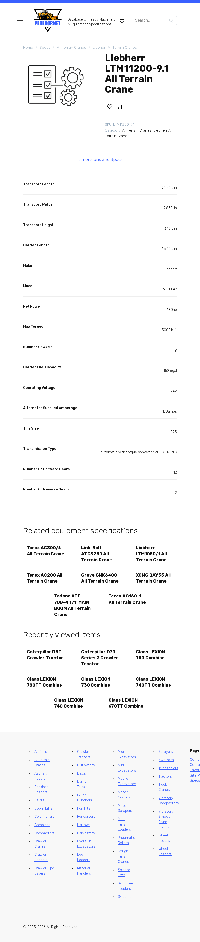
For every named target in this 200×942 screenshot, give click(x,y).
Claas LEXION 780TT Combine (44, 682)
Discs (81, 773)
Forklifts (83, 809)
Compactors (44, 833)
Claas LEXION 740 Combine (68, 703)
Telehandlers (168, 768)
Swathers (166, 760)
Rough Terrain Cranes (123, 856)
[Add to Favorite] (109, 106)
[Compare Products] (130, 21)
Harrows (83, 825)
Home (28, 47)
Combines (42, 825)
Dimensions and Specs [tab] (100, 159)
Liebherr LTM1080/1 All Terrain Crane (151, 554)
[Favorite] (122, 21)
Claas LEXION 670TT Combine (126, 703)
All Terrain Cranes (71, 47)
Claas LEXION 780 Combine (150, 655)
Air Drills (40, 752)
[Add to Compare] (120, 106)
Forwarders (86, 817)
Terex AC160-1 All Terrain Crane (127, 599)
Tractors (165, 776)
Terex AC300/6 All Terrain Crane (45, 551)
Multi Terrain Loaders (124, 824)
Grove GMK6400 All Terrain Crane (100, 578)
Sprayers (166, 752)
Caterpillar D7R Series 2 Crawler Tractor (99, 658)
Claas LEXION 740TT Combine (153, 682)
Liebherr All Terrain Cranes (115, 47)
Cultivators (86, 765)
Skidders (124, 897)
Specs (45, 47)
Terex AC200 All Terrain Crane (44, 578)
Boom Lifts (43, 809)
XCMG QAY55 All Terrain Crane (153, 578)
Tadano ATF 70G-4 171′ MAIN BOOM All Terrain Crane (72, 605)
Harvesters (86, 833)
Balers (39, 800)
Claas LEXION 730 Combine (95, 682)
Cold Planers (44, 817)
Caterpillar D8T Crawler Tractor (45, 655)
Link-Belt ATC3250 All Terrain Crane (96, 554)
